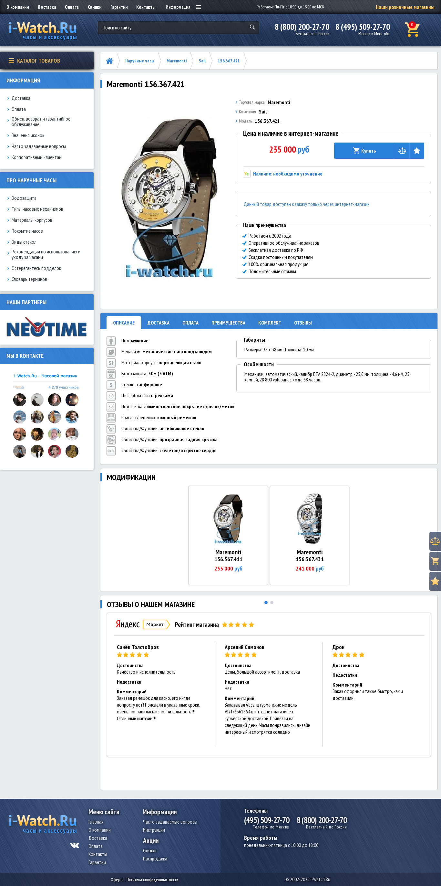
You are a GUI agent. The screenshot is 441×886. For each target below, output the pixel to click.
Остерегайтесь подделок (36, 268)
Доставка (47, 7)
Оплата (72, 7)
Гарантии (118, 7)
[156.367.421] (169, 198)
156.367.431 (310, 559)
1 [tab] (266, 602)
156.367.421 (229, 61)
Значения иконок (28, 135)
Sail (202, 61)
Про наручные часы (31, 180)
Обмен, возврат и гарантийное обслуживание (41, 121)
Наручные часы (139, 61)
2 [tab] (271, 602)
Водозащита (24, 198)
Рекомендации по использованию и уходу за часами (46, 254)
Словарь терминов (29, 279)
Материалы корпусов (32, 220)
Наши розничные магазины (405, 7)
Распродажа (155, 858)
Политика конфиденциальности (152, 879)
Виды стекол (24, 242)
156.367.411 (228, 559)
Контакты (145, 7)
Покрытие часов (27, 231)
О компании (17, 7)
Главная (96, 821)
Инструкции (154, 830)
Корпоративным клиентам (37, 157)
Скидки (94, 7)
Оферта (117, 879)
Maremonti (177, 61)
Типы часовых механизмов (37, 209)
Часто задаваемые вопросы (39, 146)
